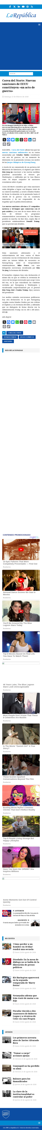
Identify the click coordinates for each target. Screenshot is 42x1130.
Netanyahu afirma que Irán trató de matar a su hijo (26, 998)
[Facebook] (10, 6)
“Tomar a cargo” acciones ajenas (21, 1054)
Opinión (8, 1032)
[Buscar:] (21, 73)
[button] (38, 24)
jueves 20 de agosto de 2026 (25, 1084)
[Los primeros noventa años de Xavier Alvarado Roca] (6, 1039)
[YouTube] (23, 6)
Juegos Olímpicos (27, 337)
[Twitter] (14, 6)
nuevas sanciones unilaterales (15, 152)
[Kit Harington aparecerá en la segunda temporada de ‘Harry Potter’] (6, 979)
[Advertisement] (21, 49)
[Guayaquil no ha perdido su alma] (6, 1068)
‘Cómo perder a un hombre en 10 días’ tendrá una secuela (23, 947)
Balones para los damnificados (21, 1080)
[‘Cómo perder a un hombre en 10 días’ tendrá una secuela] (6, 946)
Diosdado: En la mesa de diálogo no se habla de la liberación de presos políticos (26, 963)
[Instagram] (28, 6)
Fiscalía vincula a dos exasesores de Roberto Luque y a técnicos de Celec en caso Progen (25, 1015)
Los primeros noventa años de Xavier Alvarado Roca (26, 1040)
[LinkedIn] (19, 6)
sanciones (8, 341)
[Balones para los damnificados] (6, 1080)
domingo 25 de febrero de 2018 (16, 97)
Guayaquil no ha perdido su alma (26, 1067)
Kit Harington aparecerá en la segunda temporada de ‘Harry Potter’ (26, 981)
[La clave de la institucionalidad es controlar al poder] (6, 1093)
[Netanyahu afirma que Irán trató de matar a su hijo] (6, 997)
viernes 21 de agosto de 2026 (26, 1059)
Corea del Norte (14, 333)
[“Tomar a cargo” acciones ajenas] (6, 1055)
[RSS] (32, 6)
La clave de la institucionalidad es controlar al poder (23, 1094)
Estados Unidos (10, 337)
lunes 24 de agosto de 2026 (25, 952)
